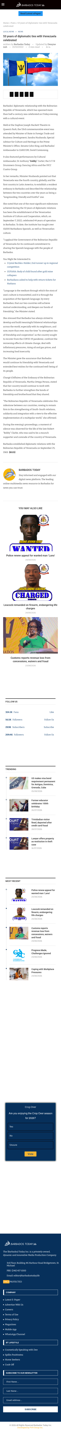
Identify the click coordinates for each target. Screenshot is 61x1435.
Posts (13, 23)
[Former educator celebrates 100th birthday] (19, 805)
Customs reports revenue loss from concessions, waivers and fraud (41, 933)
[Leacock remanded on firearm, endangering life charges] (30, 582)
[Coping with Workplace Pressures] (19, 974)
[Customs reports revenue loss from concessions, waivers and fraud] (30, 635)
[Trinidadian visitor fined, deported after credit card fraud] (19, 824)
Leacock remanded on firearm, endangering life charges (42, 912)
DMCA (6, 1281)
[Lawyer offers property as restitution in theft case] (19, 843)
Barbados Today (22, 44)
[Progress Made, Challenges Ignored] (19, 955)
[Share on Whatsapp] (26, 94)
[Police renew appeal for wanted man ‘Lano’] (30, 533)
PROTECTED (15, 1281)
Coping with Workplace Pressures (42, 971)
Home (6, 23)
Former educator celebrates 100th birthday (39, 803)
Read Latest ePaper (30, 13)
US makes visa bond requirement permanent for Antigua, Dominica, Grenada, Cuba (43, 783)
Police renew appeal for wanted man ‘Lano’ (30, 555)
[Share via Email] (31, 94)
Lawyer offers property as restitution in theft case (42, 841)
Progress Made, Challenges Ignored (41, 952)
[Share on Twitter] (16, 94)
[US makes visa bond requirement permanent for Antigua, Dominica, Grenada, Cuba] (19, 783)
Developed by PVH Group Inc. (30, 1427)
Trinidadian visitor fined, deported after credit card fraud (41, 822)
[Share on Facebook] (11, 94)
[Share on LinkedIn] (21, 94)
